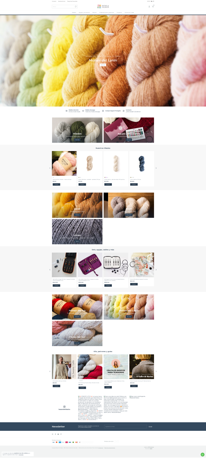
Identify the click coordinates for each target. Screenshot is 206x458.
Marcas (94, 12)
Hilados (74, 12)
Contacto (54, 1)
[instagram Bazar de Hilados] (148, 1)
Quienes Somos (61, 1)
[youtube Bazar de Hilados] (151, 1)
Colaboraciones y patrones (106, 12)
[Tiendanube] (149, 447)
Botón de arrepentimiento (109, 447)
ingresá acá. (100, 447)
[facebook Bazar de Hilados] (150, 1)
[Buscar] (75, 6)
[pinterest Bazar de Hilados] (153, 1)
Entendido (21, 454)
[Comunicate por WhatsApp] (202, 454)
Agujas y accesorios (84, 12)
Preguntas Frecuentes (72, 1)
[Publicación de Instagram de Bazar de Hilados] (90, 408)
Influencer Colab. (129, 12)
